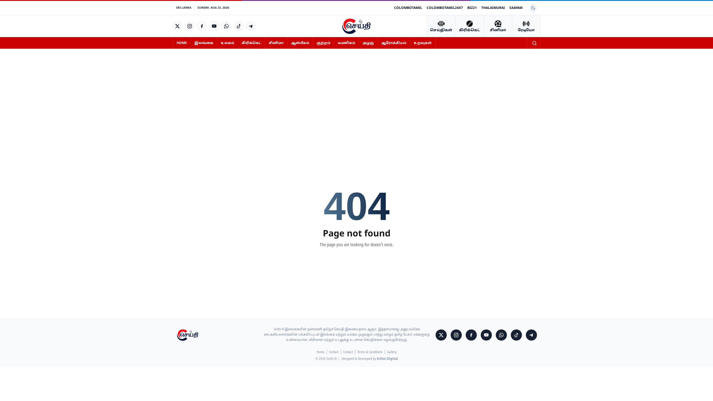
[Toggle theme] (533, 8)
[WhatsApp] (226, 26)
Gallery (392, 352)
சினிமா (276, 43)
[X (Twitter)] (177, 26)
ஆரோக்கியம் (393, 43)
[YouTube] (214, 26)
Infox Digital (387, 359)
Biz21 (472, 8)
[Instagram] (189, 26)
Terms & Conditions (370, 352)
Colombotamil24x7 (445, 8)
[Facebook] (202, 26)
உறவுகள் (423, 43)
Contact (334, 352)
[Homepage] (356, 26)
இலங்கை (203, 43)
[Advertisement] (356, 94)
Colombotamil (408, 8)
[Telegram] (251, 26)
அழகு (368, 43)
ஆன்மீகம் (300, 43)
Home (182, 43)
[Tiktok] (238, 26)
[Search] (534, 43)
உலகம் (227, 43)
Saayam (515, 8)
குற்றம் (323, 43)
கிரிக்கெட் (251, 43)
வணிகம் (346, 43)
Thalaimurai (493, 8)
